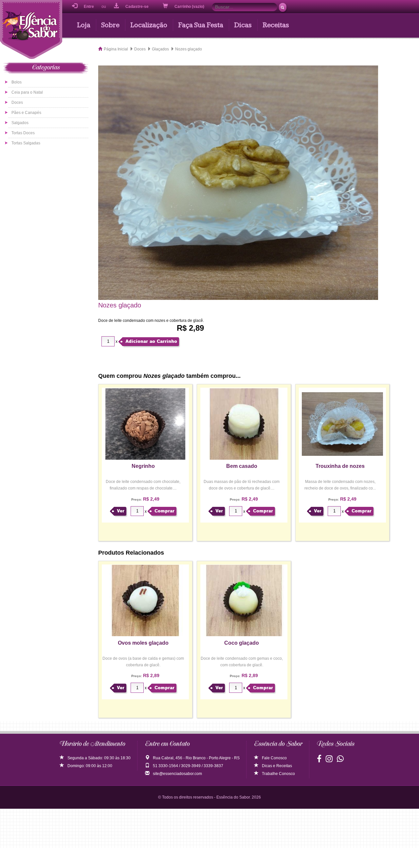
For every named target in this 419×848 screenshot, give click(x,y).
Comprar (164, 510)
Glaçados (160, 49)
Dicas (243, 25)
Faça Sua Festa (200, 25)
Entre (89, 6)
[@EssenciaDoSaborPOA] (319, 760)
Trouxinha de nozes (340, 466)
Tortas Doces (23, 133)
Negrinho (143, 466)
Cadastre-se (137, 6)
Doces (17, 102)
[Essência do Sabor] (31, 30)
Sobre (110, 25)
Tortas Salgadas (25, 143)
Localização (148, 25)
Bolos (16, 82)
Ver (120, 510)
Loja (83, 25)
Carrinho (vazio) (189, 6)
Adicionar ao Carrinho (151, 341)
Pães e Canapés (26, 112)
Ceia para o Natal (27, 92)
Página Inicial (116, 49)
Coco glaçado (241, 643)
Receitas (276, 25)
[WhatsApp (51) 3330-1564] (340, 760)
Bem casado (241, 466)
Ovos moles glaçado (143, 643)
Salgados (19, 122)
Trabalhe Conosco (278, 773)
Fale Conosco (274, 758)
